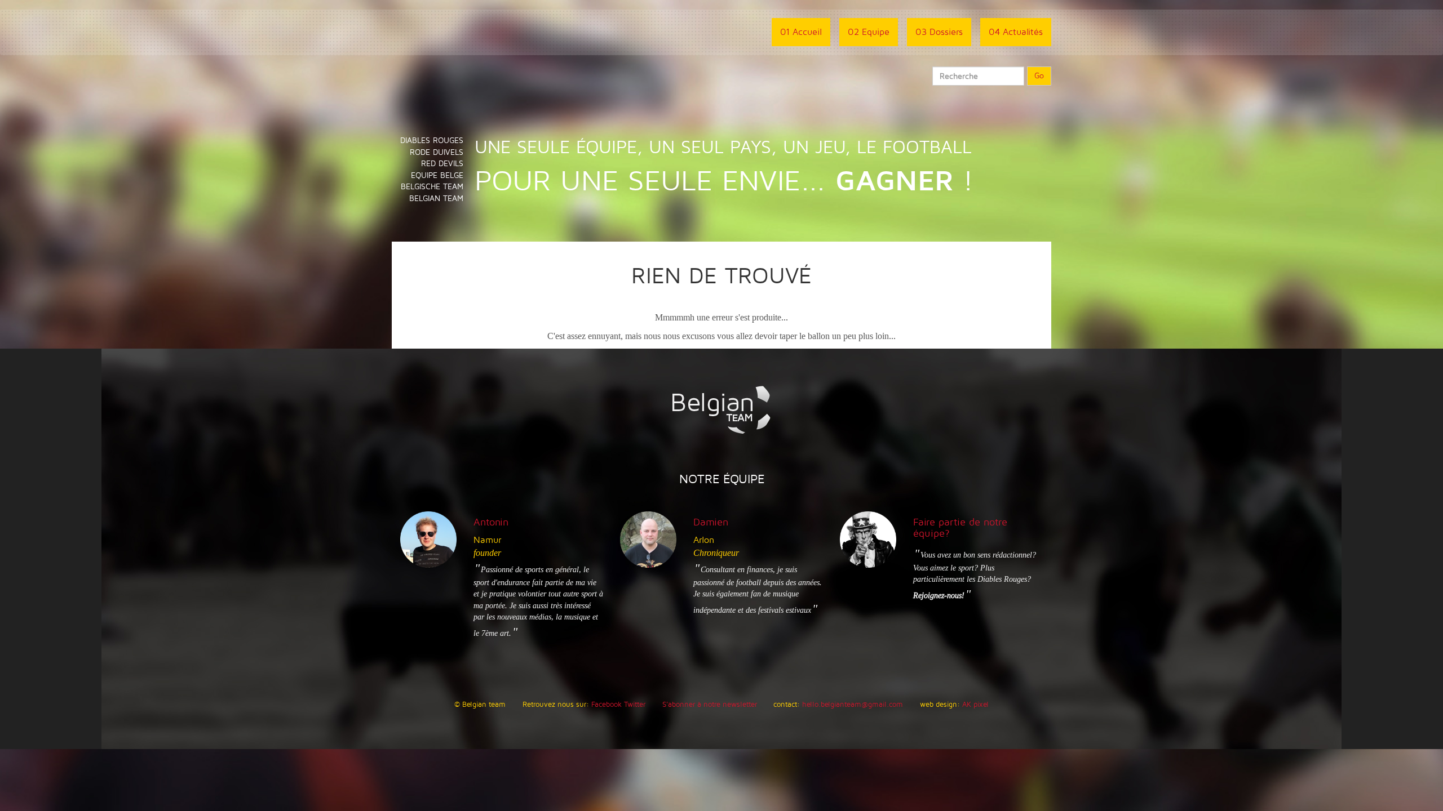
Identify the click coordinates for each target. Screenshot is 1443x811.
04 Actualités (1016, 32)
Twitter (634, 704)
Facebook (606, 704)
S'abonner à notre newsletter (709, 704)
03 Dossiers (939, 32)
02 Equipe (868, 32)
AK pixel (975, 704)
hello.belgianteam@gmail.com (852, 704)
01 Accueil (801, 32)
